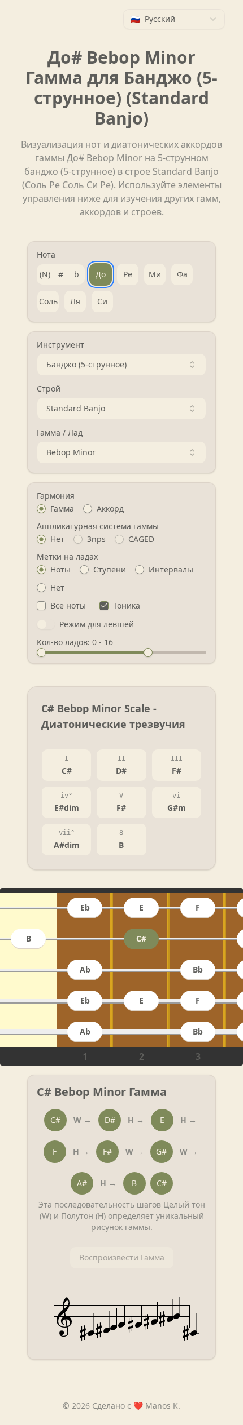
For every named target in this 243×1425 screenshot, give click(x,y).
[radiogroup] (121, 508)
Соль (48, 301)
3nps (96, 539)
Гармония (56, 496)
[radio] (41, 508)
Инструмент (60, 345)
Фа (182, 274)
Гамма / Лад (60, 433)
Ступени (109, 570)
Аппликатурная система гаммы (98, 526)
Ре (127, 274)
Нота (46, 255)
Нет (57, 539)
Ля (75, 301)
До (101, 274)
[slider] (41, 652)
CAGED (141, 539)
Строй (48, 389)
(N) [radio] (45, 274)
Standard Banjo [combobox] (75, 408)
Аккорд (110, 509)
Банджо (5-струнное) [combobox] (86, 364)
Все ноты (68, 606)
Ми (155, 274)
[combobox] (174, 19)
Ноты (60, 570)
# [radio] (60, 274)
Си (102, 301)
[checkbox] (41, 605)
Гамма (62, 509)
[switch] (46, 624)
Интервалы (171, 570)
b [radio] (76, 274)
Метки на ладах (67, 557)
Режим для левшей (96, 624)
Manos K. (162, 1405)
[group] (61, 274)
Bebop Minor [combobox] (71, 452)
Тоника (126, 606)
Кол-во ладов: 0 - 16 (75, 642)
